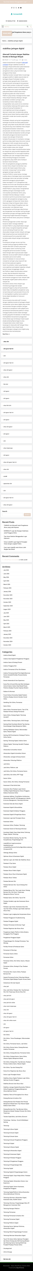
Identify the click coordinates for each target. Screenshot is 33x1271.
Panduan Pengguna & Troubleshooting (14, 918)
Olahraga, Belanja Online (10, 852)
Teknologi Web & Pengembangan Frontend (15, 1232)
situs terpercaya (8, 448)
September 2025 (8, 606)
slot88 (5, 476)
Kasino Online (7, 778)
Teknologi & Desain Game (10, 1136)
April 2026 (6, 581)
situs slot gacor (7, 370)
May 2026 (6, 577)
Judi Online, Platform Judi (10, 767)
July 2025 (6, 613)
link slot (5, 384)
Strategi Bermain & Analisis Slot (12, 1098)
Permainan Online (8, 957)
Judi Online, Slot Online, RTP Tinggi (13, 774)
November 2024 (7, 641)
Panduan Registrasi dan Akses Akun (13, 928)
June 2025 (6, 616)
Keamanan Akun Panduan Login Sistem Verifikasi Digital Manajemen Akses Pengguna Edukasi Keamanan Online (16, 791)
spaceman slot (7, 483)
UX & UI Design (7, 1252)
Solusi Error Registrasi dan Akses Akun (14, 1071)
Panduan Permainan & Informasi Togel (14, 925)
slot (4, 356)
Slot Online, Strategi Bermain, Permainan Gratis (16, 1053)
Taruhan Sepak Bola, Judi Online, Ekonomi (15, 1116)
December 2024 (7, 638)
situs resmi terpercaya (9, 1006)
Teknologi (6, 1125)
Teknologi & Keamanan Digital (11, 1154)
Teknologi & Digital (8, 1143)
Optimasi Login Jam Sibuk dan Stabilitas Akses (16, 860)
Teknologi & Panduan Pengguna (12, 1158)
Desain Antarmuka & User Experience (13, 680)
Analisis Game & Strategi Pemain (12, 662)
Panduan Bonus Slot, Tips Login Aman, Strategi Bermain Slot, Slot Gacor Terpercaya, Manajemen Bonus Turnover (16, 892)
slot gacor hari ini (8, 363)
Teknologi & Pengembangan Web (12, 1165)
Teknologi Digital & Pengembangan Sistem (15, 1172)
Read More (5, 334)
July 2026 (6, 570)
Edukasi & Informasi (9, 691)
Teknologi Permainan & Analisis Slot (13, 1215)
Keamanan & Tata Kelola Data (11, 785)
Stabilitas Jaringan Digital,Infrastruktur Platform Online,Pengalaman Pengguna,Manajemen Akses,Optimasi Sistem (16, 1089)
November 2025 (7, 598)
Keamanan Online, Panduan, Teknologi (14, 825)
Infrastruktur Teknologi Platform (12, 760)
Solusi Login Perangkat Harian (12, 1074)
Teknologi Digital (8, 1168)
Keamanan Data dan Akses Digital (13, 804)
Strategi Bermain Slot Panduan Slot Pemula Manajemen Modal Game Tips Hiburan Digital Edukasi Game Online (16, 1103)
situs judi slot (7, 995)
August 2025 (6, 609)
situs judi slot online (9, 1002)
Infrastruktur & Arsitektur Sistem (12, 749)
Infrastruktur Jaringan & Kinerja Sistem (14, 757)
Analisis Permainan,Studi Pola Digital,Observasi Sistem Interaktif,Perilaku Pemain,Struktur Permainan (16, 675)
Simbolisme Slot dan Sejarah (11, 983)
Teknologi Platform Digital (10, 1223)
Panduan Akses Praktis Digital (11, 870)
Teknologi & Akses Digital (10, 1129)
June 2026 (6, 573)
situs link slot (7, 405)
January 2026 (7, 591)
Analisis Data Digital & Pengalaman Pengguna (16, 659)
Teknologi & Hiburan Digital (11, 1147)
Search (4, 511)
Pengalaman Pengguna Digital (11, 937)
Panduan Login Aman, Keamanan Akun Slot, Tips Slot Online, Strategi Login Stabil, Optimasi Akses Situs (16, 908)
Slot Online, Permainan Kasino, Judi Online (15, 1044)
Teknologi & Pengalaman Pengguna (13, 1161)
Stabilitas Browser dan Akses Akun (13, 1083)
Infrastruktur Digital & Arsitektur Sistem (14, 753)
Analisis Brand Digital (9, 655)
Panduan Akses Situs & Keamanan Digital (15, 874)
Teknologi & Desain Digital (10, 1133)
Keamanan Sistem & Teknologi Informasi (14, 829)
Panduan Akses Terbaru (10, 877)
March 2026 (6, 584)
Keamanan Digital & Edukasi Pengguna (14, 811)
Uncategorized (7, 1248)
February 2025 (7, 631)
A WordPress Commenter (10, 560)
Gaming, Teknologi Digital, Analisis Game (15, 740)
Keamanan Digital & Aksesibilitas (12, 807)
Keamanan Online (8, 821)
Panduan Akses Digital (9, 867)
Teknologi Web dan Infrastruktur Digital (14, 1235)
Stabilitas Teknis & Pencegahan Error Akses (15, 1094)
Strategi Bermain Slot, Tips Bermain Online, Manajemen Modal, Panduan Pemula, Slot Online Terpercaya (17, 1111)
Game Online (7, 706)
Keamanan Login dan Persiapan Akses (14, 818)
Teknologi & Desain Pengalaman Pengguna (15, 1140)
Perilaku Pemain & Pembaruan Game (13, 946)
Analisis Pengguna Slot (9, 666)
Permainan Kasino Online (10, 954)
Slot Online (6, 1035)
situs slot (6, 377)
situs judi (6, 986)
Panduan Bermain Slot (9, 881)
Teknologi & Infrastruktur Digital (12, 1150)
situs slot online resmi (9, 1020)
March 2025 (6, 627)
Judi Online (6, 764)
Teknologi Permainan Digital (11, 1219)
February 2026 (7, 588)
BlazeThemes (20, 1267)
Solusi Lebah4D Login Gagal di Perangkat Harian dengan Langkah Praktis (14, 2)
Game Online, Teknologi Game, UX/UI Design (16, 720)
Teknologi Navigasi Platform (11, 1208)
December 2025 (7, 595)
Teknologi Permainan (9, 1212)
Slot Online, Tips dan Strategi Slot (12, 1067)
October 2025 (7, 602)
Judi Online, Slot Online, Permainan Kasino (15, 771)
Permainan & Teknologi (9, 950)
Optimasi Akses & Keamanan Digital (13, 856)
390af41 (6, 60)
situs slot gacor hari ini (9, 462)
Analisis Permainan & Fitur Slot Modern (14, 669)
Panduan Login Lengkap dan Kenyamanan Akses (17, 914)
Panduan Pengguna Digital (10, 921)
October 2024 (7, 645)
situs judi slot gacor (9, 999)
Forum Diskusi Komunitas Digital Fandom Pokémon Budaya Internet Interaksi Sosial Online (15, 697)
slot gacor (6, 391)
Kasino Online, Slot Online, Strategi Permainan (16, 782)
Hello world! (23, 560)
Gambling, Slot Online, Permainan (12, 702)
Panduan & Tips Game (9, 863)
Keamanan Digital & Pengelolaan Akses (14, 814)
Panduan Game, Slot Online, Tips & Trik (14, 898)
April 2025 (6, 623)
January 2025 (7, 634)
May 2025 (6, 620)
